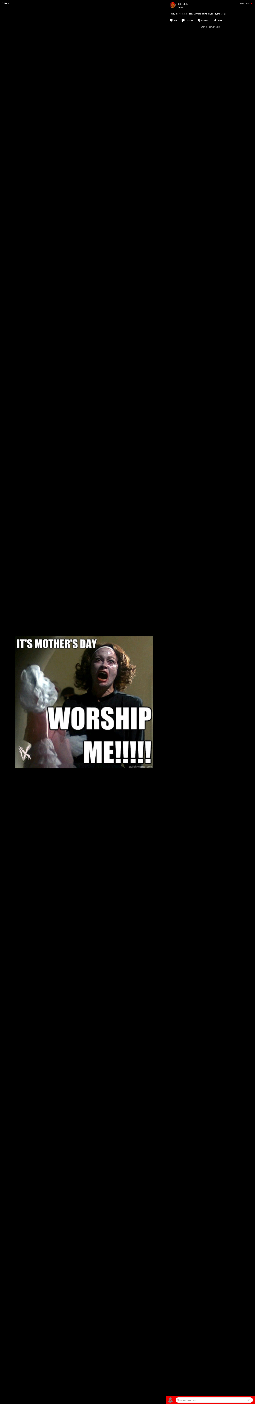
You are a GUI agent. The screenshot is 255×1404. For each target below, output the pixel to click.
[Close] (5, 3)
